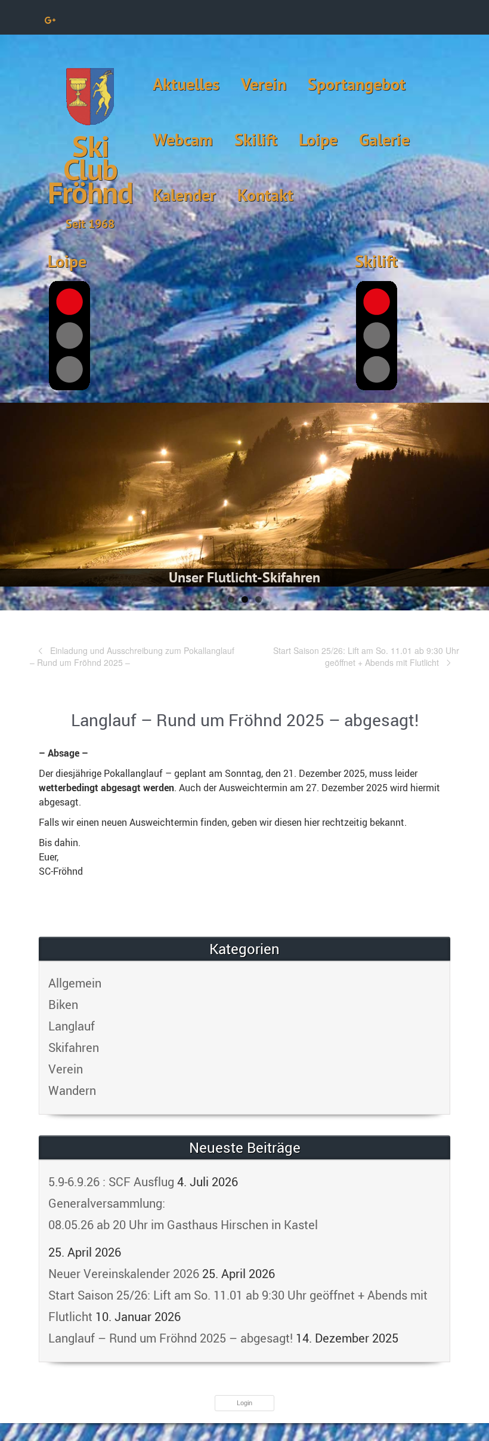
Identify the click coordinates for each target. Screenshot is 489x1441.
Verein (263, 84)
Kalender (184, 195)
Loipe (318, 139)
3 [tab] (258, 599)
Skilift (255, 139)
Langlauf (71, 1026)
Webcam (183, 139)
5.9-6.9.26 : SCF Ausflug (111, 1182)
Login (244, 1402)
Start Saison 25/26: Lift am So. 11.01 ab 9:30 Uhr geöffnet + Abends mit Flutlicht (366, 656)
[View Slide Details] (244, 495)
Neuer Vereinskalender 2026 (123, 1274)
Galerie (384, 139)
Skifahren (73, 1047)
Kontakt (265, 195)
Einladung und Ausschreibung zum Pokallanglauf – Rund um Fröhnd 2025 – (132, 656)
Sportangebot (357, 84)
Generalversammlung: (183, 1214)
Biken (63, 1004)
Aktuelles (186, 84)
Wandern (72, 1090)
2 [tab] (245, 599)
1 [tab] (231, 599)
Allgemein (74, 983)
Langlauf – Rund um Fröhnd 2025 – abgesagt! (170, 1338)
